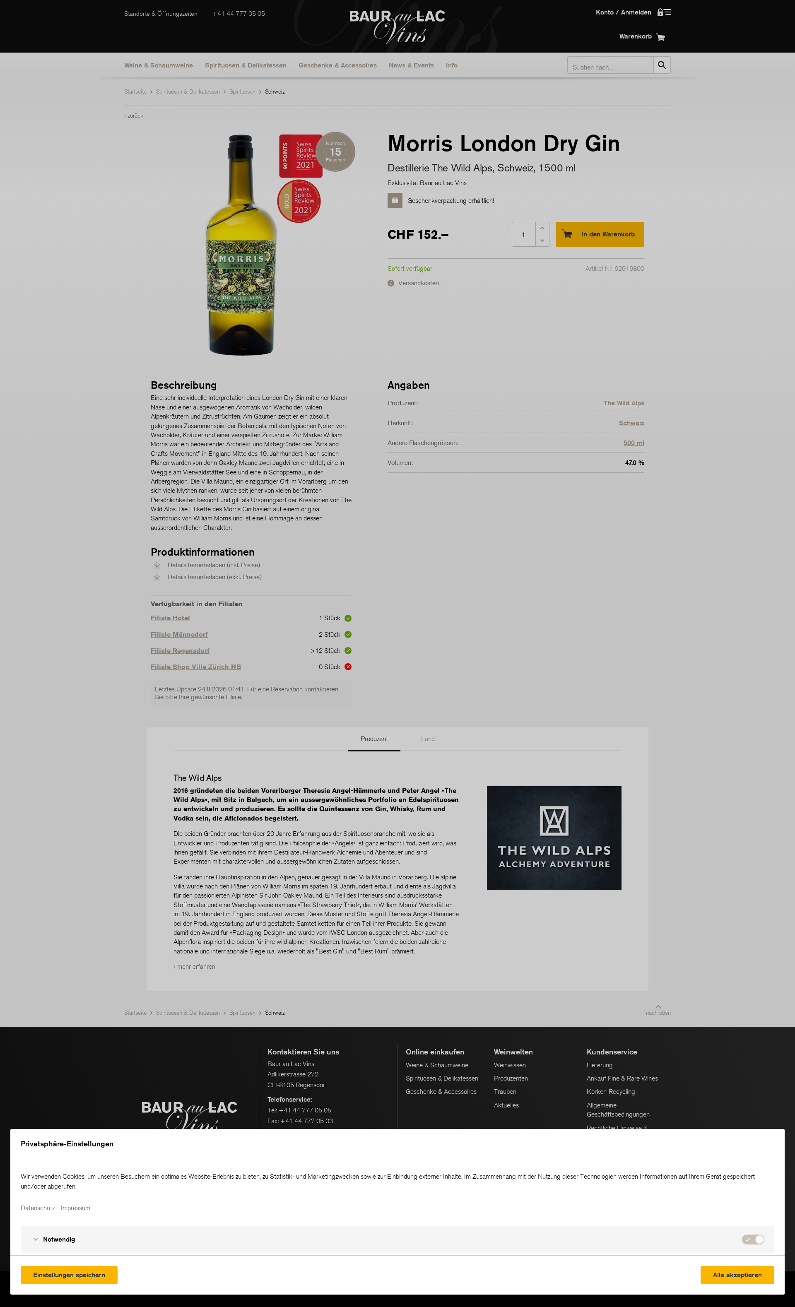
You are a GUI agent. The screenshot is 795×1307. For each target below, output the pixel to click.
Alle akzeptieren (737, 1275)
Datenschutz (38, 1208)
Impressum (75, 1208)
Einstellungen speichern (69, 1275)
